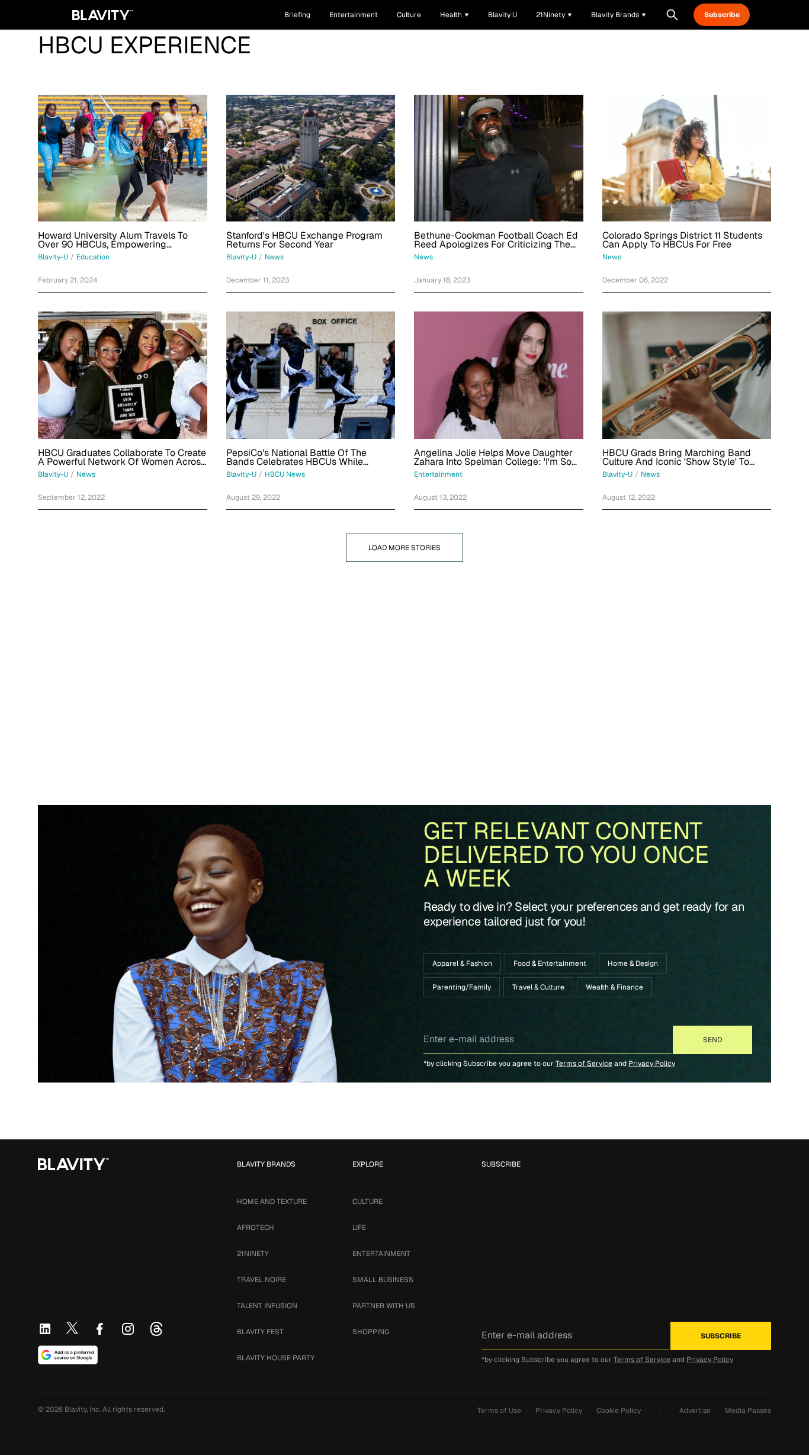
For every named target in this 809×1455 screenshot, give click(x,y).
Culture (367, 1201)
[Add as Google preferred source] (68, 1354)
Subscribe (722, 15)
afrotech (255, 1227)
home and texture (272, 1201)
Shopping (370, 1332)
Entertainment (381, 1253)
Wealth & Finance (614, 987)
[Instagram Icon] (128, 1329)
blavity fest (260, 1332)
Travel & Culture (538, 987)
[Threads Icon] (156, 1329)
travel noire (261, 1279)
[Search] (672, 15)
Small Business (382, 1279)
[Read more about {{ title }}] (122, 158)
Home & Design (633, 963)
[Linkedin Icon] (45, 1329)
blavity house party (275, 1358)
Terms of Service (584, 1063)
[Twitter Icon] (72, 1328)
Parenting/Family (461, 987)
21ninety (253, 1253)
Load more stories (404, 548)
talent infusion (267, 1306)
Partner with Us (383, 1306)
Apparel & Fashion (462, 963)
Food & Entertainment (549, 963)
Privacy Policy (651, 1063)
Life (359, 1227)
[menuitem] (455, 15)
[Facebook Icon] (99, 1329)
